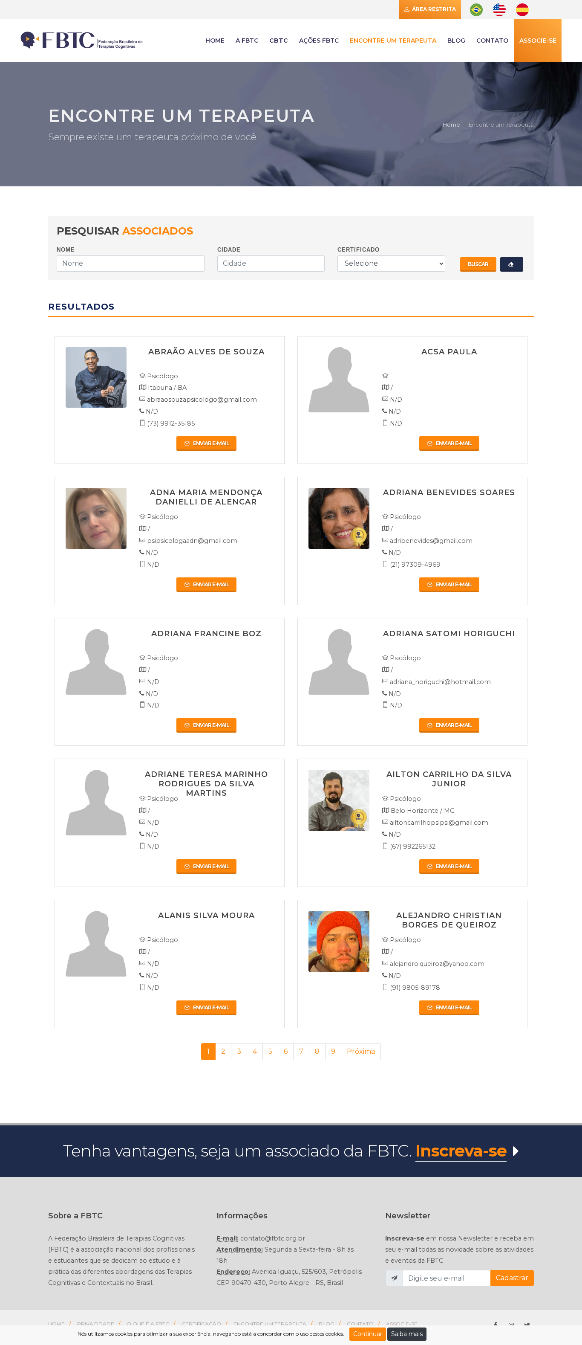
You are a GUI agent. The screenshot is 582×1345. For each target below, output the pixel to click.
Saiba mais (407, 1334)
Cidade (229, 249)
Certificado (358, 249)
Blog (456, 40)
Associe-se (537, 40)
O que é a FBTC (148, 1324)
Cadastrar (512, 1278)
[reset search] (511, 264)
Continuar (367, 1334)
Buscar (478, 264)
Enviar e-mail (210, 443)
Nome (66, 249)
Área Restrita (433, 9)
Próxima (361, 1051)
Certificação (201, 1324)
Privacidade (95, 1324)
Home (451, 124)
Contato (360, 1324)
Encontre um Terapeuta (269, 1324)
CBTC (278, 40)
